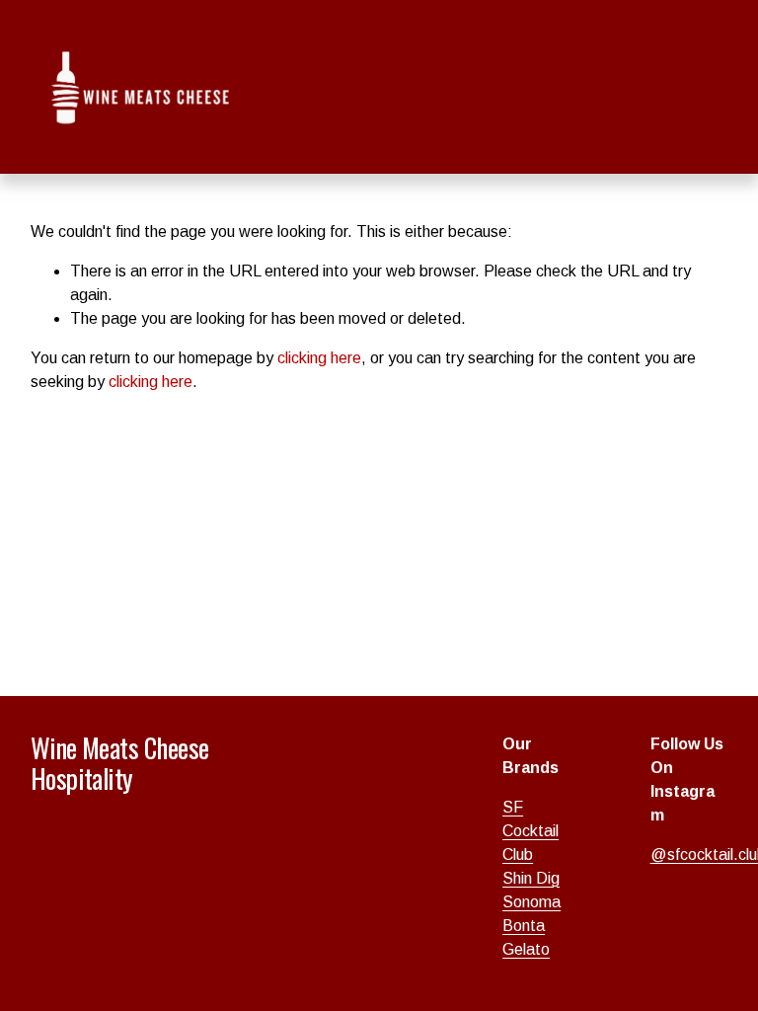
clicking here (319, 358)
